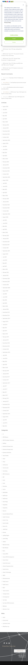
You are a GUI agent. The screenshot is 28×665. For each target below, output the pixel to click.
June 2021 (5, 260)
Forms (4, 489)
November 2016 (6, 407)
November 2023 (6, 171)
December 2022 (6, 204)
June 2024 (5, 149)
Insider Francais (6, 517)
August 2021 (5, 254)
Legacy (4, 541)
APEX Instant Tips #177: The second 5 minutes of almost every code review (12, 54)
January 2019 (6, 340)
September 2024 (6, 140)
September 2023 (6, 177)
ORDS (4, 575)
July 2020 (5, 293)
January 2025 (6, 128)
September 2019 (6, 318)
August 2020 (5, 290)
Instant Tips (5, 520)
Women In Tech (6, 609)
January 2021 (6, 275)
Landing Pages (6, 535)
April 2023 (5, 192)
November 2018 (6, 346)
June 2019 (5, 324)
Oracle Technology (7, 572)
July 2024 (5, 146)
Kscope (4, 532)
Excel (4, 480)
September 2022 (6, 214)
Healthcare (5, 495)
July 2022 (5, 220)
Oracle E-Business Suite (8, 566)
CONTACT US (20, 650)
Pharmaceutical (6, 578)
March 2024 (5, 158)
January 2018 (6, 373)
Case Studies (5, 455)
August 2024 (5, 143)
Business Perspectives (8, 446)
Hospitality (5, 504)
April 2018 (5, 364)
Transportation (6, 593)
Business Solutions (7, 452)
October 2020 (6, 284)
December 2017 (6, 376)
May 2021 (5, 263)
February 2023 (6, 198)
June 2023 (5, 186)
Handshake (5, 492)
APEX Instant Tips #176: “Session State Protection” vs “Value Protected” (10, 59)
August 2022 (5, 217)
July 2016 (5, 419)
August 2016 (5, 416)
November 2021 (6, 244)
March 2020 (5, 306)
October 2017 (6, 379)
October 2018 (6, 349)
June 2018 (5, 358)
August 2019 (5, 321)
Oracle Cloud (5, 560)
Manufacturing (6, 544)
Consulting (5, 471)
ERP (3, 477)
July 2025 (5, 109)
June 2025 (5, 112)
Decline (14, 42)
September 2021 (6, 250)
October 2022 (6, 211)
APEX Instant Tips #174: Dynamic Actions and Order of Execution (12, 69)
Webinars (5, 606)
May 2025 (5, 115)
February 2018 (6, 370)
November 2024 (6, 134)
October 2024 (6, 137)
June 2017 (5, 389)
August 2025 (5, 106)
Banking (4, 443)
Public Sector (5, 581)
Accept (14, 38)
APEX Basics (5, 437)
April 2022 (5, 229)
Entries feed (5, 620)
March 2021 (5, 269)
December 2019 (6, 312)
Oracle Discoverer (6, 563)
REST (4, 587)
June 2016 (5, 422)
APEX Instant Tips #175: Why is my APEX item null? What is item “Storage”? (12, 64)
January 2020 (6, 309)
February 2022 (6, 235)
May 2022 (5, 226)
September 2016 (6, 413)
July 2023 (5, 183)
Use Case (5, 600)
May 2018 (5, 361)
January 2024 (6, 164)
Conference (5, 464)
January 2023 (6, 201)
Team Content (6, 590)
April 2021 (5, 266)
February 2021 (6, 272)
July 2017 (5, 386)
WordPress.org (6, 626)
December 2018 (6, 343)
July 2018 (5, 355)
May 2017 (5, 392)
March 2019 (5, 333)
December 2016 (6, 404)
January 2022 (6, 238)
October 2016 (6, 410)
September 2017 (6, 383)
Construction (5, 467)
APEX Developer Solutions (8, 440)
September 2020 (6, 287)
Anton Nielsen (6, 82)
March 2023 (5, 195)
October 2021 (6, 247)
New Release (5, 547)
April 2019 (5, 330)
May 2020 (5, 300)
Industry (4, 510)
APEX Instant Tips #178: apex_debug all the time (11, 50)
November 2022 (6, 207)
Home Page (5, 501)
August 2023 (5, 180)
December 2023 (6, 168)
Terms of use (12, 646)
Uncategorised (6, 596)
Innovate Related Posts (8, 514)
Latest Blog (5, 538)
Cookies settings (14, 35)
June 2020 (5, 297)
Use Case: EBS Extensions (8, 603)
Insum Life (5, 526)
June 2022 (5, 223)
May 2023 (5, 189)
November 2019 (6, 315)
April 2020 (5, 303)
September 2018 (6, 352)
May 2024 (5, 152)
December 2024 (6, 131)
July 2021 (5, 257)
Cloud (4, 458)
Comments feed (6, 623)
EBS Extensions (6, 474)
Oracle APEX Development (8, 557)
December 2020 (6, 278)
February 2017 (6, 398)
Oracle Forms (5, 569)
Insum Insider (5, 523)
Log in (4, 617)
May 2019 (5, 327)
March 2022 (5, 232)
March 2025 (5, 121)
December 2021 (6, 241)
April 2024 (5, 155)
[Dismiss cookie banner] (23, 5)
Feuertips (5, 486)
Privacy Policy (7, 22)
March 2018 (5, 367)
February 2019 (6, 336)
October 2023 (6, 174)
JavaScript (5, 529)
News (4, 550)
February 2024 (6, 161)
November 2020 (6, 281)
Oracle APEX (5, 553)
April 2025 (5, 118)
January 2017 (6, 401)
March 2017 (5, 395)
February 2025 (6, 125)
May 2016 (5, 426)
